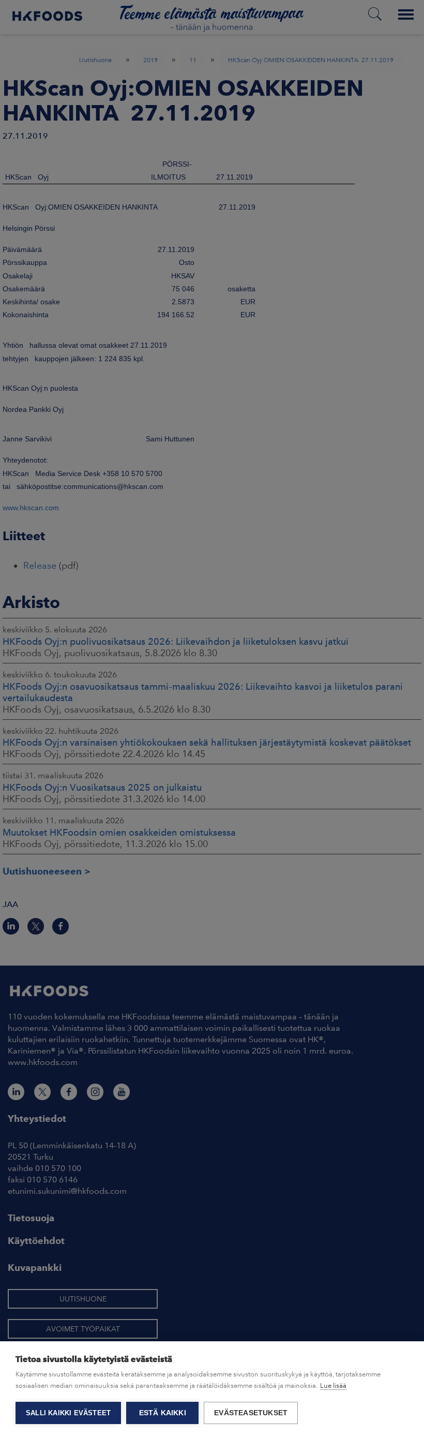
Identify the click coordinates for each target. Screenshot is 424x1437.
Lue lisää (333, 1385)
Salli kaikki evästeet (68, 1413)
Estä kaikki (162, 1413)
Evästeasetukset (250, 1413)
